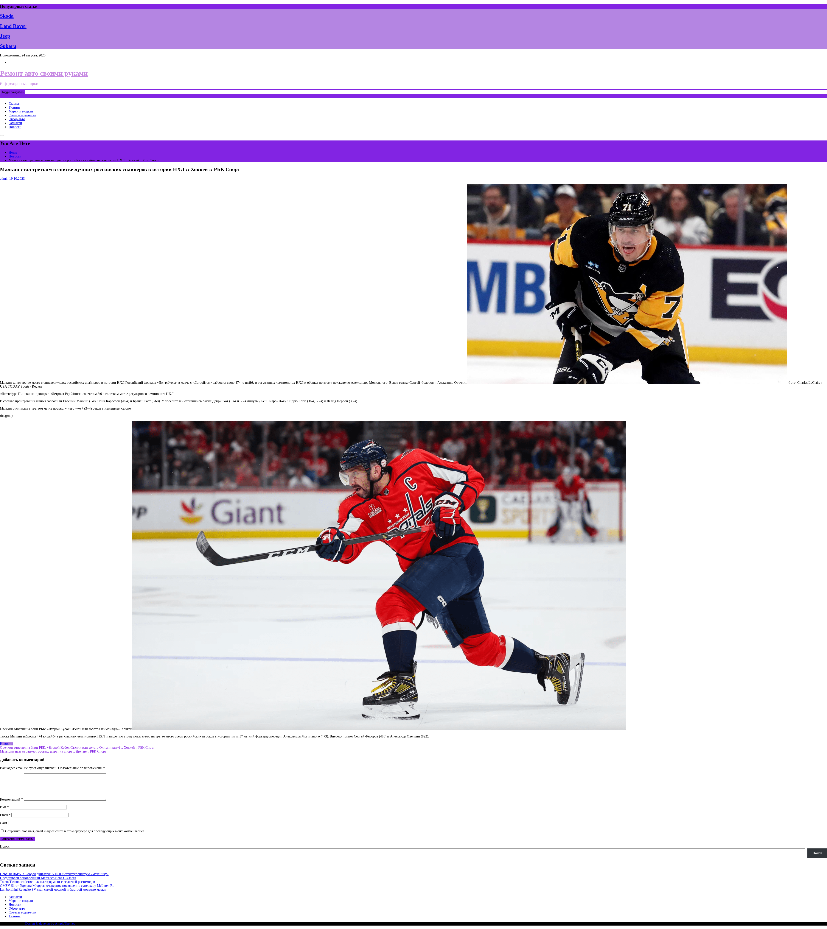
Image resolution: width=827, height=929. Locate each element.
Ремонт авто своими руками (44, 73)
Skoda (7, 16)
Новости (15, 127)
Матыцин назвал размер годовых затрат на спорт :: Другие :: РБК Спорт (53, 751)
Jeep (5, 36)
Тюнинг (14, 107)
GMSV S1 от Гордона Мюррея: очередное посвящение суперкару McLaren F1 (57, 885)
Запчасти (15, 123)
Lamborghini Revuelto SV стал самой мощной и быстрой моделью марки (53, 889)
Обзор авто (17, 119)
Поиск (4, 846)
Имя (4, 807)
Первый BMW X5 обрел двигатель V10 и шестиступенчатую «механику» (54, 874)
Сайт (3, 823)
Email (5, 815)
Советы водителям (22, 115)
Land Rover (13, 26)
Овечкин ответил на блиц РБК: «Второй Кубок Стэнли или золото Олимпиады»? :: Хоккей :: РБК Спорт (77, 747)
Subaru (8, 46)
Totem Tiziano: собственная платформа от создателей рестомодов (47, 882)
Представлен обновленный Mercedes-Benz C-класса (38, 878)
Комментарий (11, 799)
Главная (14, 103)
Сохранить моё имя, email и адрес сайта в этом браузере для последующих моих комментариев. (75, 831)
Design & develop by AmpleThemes (50, 923)
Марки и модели (21, 111)
